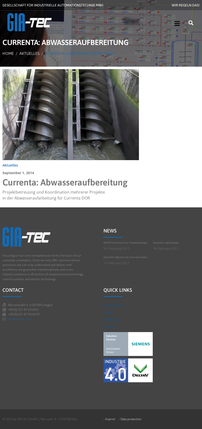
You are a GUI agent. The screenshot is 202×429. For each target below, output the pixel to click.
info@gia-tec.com (20, 319)
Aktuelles (10, 165)
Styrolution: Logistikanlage (166, 242)
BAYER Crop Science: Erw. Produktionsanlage (125, 242)
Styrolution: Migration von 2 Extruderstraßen (125, 257)
